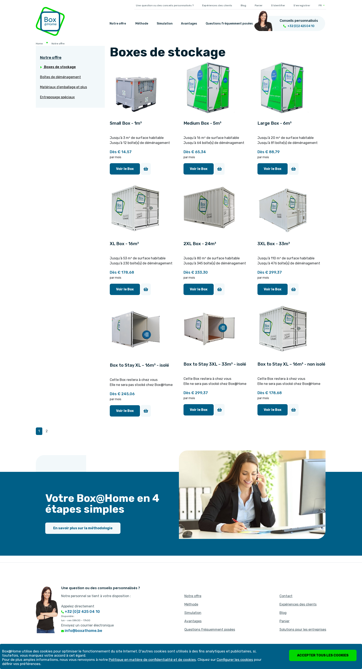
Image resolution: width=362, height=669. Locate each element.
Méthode (141, 23)
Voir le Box (125, 169)
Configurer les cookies (235, 659)
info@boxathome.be (83, 630)
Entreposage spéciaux (57, 97)
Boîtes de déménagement (60, 77)
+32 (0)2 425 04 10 (82, 611)
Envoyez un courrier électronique (87, 625)
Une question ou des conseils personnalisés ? (165, 5)
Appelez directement (77, 606)
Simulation (165, 23)
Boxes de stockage (59, 67)
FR (321, 5)
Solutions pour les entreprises (302, 629)
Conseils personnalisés (299, 21)
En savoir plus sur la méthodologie (82, 528)
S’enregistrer (301, 5)
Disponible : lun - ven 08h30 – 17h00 (75, 618)
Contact (285, 596)
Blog (243, 5)
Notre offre (118, 23)
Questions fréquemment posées (229, 23)
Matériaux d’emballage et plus (63, 87)
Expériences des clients (217, 5)
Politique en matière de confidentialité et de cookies (152, 659)
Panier (259, 5)
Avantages (189, 23)
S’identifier (278, 5)
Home (39, 43)
